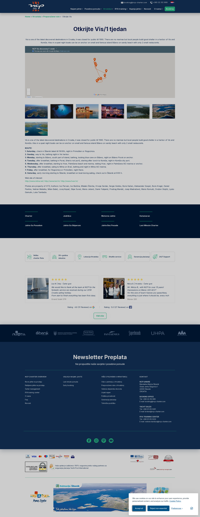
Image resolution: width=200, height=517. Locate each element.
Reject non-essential (158, 508)
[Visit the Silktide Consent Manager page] (191, 508)
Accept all (139, 508)
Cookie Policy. (175, 501)
